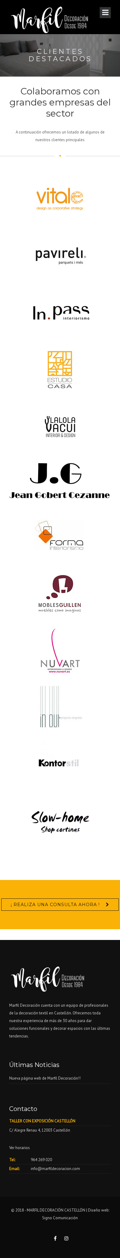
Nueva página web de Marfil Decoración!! (45, 1078)
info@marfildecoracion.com (55, 1168)
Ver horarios (19, 1147)
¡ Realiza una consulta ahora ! (55, 904)
